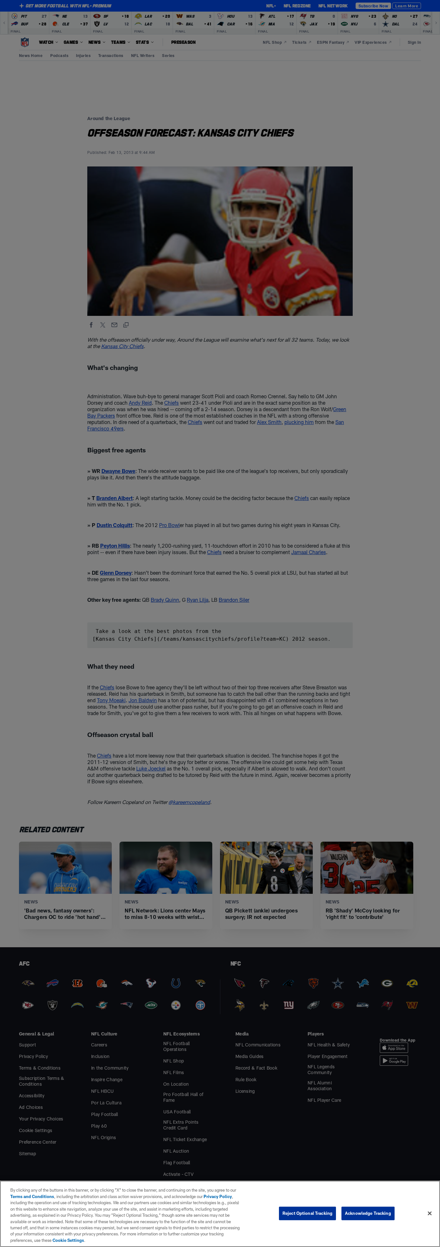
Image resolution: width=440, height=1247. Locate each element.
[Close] (430, 1213)
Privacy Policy (218, 1196)
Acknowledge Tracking (368, 1213)
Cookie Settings (68, 1240)
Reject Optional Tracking (307, 1213)
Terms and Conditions (32, 1196)
